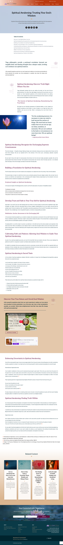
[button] (26, 28)
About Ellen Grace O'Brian (8, 526)
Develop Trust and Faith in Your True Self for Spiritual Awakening (28, 44)
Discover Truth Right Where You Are (22, 39)
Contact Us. (25, 539)
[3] (41, 423)
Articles (19, 528)
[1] (18, 376)
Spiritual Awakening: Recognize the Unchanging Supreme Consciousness (30, 41)
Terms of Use (34, 530)
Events (19, 530)
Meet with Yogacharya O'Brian (37, 529)
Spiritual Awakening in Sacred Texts (22, 48)
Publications (20, 529)
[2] (20, 388)
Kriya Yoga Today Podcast (22, 526)
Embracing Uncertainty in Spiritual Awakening (24, 51)
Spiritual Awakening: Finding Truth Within (23, 53)
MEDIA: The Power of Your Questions (22, 49)
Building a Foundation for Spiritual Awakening (24, 42)
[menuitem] (28, 4)
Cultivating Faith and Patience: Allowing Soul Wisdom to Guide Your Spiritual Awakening (33, 46)
